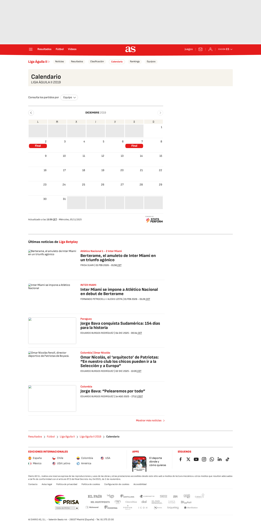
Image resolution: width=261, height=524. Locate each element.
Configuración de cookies (116, 484)
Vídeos (72, 49)
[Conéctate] (210, 49)
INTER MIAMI (88, 285)
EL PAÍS (95, 496)
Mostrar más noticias (148, 420)
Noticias (59, 61)
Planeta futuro (172, 502)
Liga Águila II (37, 62)
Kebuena (186, 502)
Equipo (67, 97)
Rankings (135, 61)
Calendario (117, 61)
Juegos (189, 49)
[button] (31, 113)
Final (38, 146)
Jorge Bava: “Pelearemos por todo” (112, 391)
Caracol (199, 496)
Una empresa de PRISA (67, 499)
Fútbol (60, 49)
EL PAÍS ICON (143, 508)
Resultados (44, 49)
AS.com (175, 496)
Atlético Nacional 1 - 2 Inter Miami (101, 251)
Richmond (92, 507)
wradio (118, 502)
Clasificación (97, 61)
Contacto (32, 484)
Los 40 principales (110, 496)
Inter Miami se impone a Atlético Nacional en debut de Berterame (119, 291)
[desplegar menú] (30, 49)
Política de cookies (90, 484)
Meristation (191, 508)
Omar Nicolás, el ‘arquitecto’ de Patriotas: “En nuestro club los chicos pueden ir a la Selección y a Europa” (119, 361)
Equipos (151, 61)
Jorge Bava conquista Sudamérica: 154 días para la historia (120, 325)
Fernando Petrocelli (93, 299)
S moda (158, 508)
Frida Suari (87, 265)
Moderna (111, 508)
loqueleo (173, 508)
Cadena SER (163, 496)
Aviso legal (47, 484)
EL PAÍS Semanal (157, 502)
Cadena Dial (144, 502)
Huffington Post (99, 502)
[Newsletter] (200, 49)
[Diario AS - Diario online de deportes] (130, 49)
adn (187, 496)
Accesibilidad (140, 484)
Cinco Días (131, 502)
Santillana (127, 496)
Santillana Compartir (147, 496)
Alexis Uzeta (115, 299)
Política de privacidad (66, 484)
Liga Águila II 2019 (90, 436)
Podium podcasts (128, 508)
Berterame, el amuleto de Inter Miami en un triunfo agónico (118, 257)
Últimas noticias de (53, 242)
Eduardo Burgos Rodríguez (97, 332)
